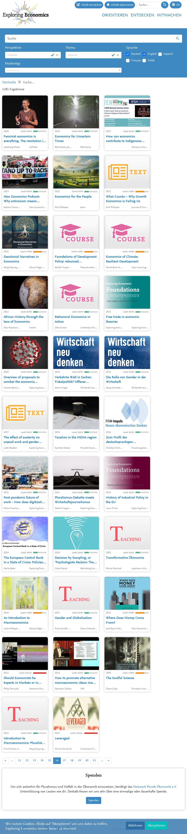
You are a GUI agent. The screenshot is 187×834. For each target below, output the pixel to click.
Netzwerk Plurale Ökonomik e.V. (155, 787)
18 (71, 760)
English (152, 54)
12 (27, 760)
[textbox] (63, 70)
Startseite (9, 82)
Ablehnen (135, 825)
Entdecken (142, 15)
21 (94, 760)
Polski (151, 60)
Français (136, 60)
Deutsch (136, 54)
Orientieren (115, 15)
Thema (70, 48)
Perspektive (13, 48)
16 (57, 760)
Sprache (132, 48)
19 (79, 760)
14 (42, 760)
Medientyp (12, 63)
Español (168, 54)
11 (19, 760)
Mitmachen (169, 15)
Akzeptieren (156, 825)
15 (49, 760)
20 (86, 760)
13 (34, 760)
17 (64, 760)
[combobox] (63, 70)
